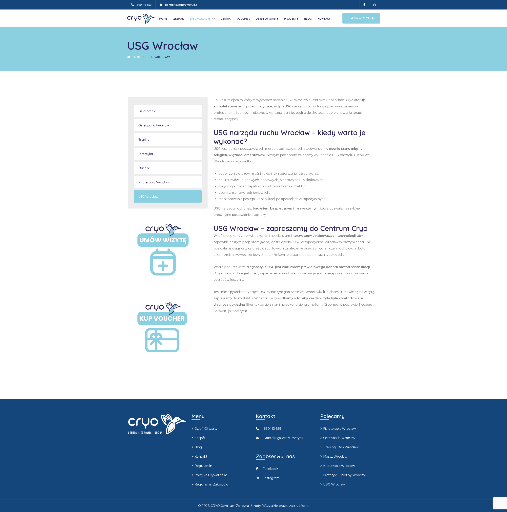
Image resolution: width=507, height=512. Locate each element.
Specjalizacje (200, 18)
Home (163, 18)
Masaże (144, 168)
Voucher (243, 18)
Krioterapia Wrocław (153, 182)
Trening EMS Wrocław (340, 447)
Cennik (226, 18)
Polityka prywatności (211, 475)
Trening (144, 139)
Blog (308, 18)
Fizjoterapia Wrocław (339, 428)
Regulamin (203, 466)
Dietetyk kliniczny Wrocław (344, 475)
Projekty (291, 18)
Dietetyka (145, 154)
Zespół (178, 18)
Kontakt (324, 18)
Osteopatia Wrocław (153, 125)
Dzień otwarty (267, 18)
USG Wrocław (159, 57)
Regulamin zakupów (211, 484)
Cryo (136, 57)
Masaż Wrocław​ (335, 456)
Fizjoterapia (147, 111)
